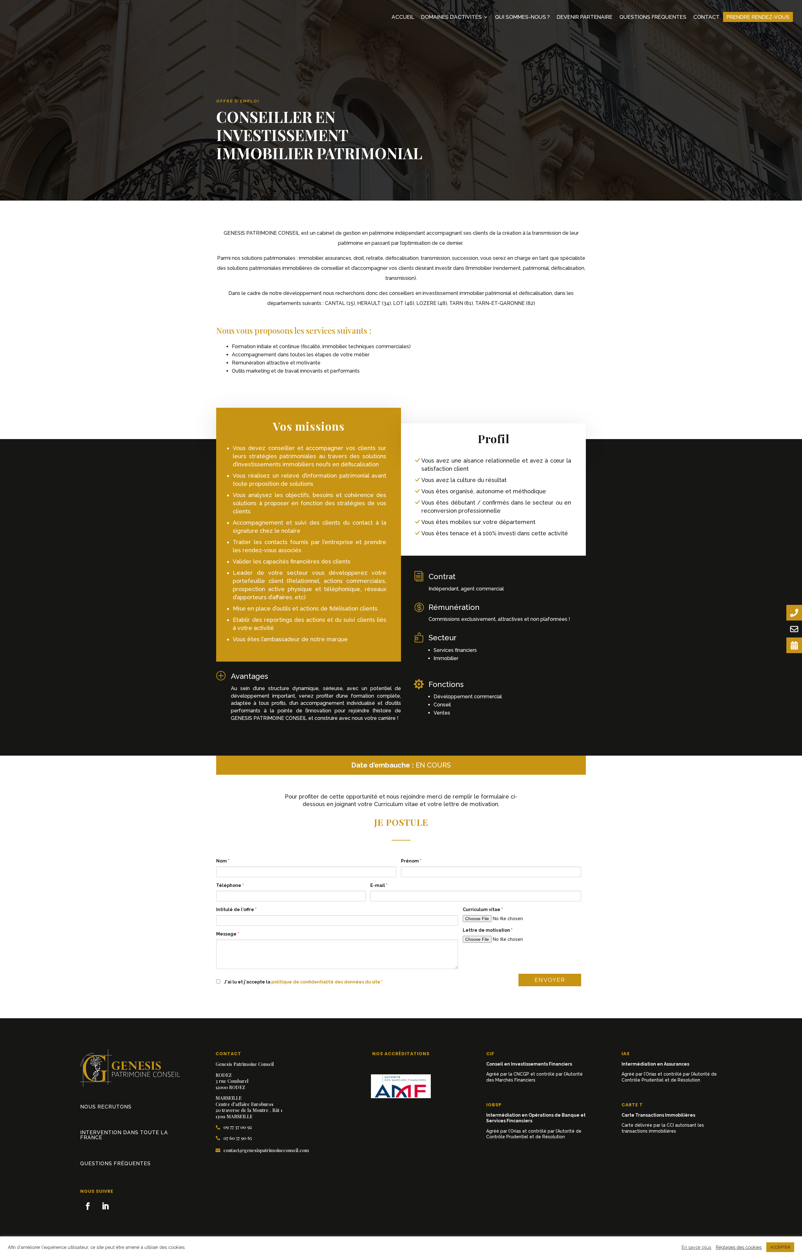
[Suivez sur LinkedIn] (105, 1206)
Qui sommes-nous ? (522, 17)
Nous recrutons (106, 1107)
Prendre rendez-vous (757, 17)
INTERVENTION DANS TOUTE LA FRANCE (124, 1135)
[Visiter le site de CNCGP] (401, 1086)
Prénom (411, 860)
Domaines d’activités (451, 17)
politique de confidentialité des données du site (326, 981)
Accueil (403, 17)
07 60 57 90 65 (234, 1138)
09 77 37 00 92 (234, 1127)
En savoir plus (696, 1247)
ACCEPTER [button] (780, 1247)
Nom (222, 860)
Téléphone (230, 885)
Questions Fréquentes (652, 17)
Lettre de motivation (488, 930)
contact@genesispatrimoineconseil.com (262, 1150)
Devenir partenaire (584, 17)
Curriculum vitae (483, 909)
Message (227, 933)
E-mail (379, 885)
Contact (706, 17)
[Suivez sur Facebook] (87, 1206)
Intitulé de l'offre (236, 909)
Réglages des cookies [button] (739, 1247)
